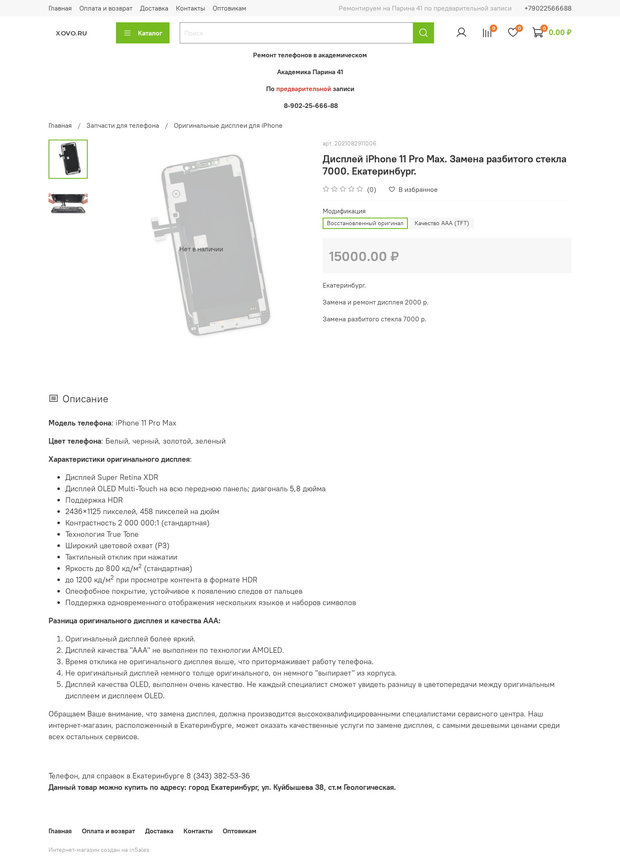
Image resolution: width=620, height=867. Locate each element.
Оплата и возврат (105, 8)
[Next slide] (293, 249)
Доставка (154, 8)
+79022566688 (547, 8)
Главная (60, 8)
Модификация (344, 211)
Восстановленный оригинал (365, 223)
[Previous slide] (109, 249)
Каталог (150, 33)
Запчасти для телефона (122, 125)
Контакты (190, 8)
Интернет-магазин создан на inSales (99, 850)
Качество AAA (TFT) (442, 223)
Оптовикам (229, 8)
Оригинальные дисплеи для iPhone (228, 125)
